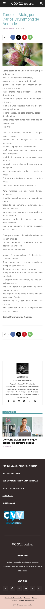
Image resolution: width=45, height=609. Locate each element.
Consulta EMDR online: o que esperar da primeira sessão (19, 441)
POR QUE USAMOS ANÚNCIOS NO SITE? (19, 466)
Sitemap (35, 598)
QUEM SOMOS (8, 503)
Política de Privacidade (13, 598)
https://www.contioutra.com (22, 380)
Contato (13, 600)
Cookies (27, 598)
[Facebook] (12, 37)
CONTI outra (9, 28)
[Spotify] (25, 401)
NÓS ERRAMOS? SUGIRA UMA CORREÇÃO (20, 481)
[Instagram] (15, 401)
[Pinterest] (24, 37)
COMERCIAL (7, 495)
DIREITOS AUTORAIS (11, 473)
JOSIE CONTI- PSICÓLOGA (13, 488)
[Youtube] (36, 401)
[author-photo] (22, 373)
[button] (4, 3)
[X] (18, 37)
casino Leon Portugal (26, 600)
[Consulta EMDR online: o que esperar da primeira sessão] (22, 418)
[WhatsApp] (30, 37)
